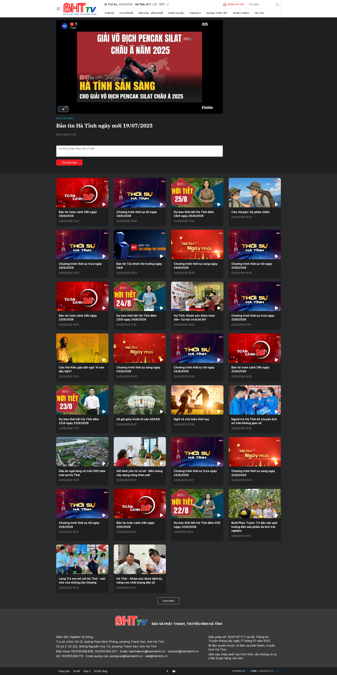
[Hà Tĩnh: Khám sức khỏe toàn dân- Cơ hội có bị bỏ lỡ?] (197, 296)
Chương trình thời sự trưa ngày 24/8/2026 (80, 265)
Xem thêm (168, 600)
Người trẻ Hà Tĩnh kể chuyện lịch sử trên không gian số (254, 421)
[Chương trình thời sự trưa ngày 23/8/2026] (255, 296)
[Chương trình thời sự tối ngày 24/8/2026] (140, 192)
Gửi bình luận (69, 162)
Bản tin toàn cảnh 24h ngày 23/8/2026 (78, 317)
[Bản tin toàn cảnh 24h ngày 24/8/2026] (82, 192)
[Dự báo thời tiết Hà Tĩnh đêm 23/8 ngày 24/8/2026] (140, 296)
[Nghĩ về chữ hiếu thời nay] (197, 400)
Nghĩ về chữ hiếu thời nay (191, 419)
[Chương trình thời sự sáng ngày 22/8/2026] (255, 451)
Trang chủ (64, 671)
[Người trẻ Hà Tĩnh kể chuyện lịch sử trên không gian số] (255, 400)
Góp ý (86, 671)
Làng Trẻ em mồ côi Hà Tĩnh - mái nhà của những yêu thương (82, 580)
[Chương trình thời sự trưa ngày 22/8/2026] (197, 451)
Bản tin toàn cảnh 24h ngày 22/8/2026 (250, 369)
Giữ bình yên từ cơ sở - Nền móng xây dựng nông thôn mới (139, 473)
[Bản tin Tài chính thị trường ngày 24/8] (140, 244)
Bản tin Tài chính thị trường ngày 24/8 (139, 265)
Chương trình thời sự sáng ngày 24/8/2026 (196, 265)
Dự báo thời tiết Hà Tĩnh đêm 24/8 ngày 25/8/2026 (194, 214)
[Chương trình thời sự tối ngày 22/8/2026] (197, 348)
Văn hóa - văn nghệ (150, 13)
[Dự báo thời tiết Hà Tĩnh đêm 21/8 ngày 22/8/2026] (197, 503)
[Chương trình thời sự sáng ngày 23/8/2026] (140, 348)
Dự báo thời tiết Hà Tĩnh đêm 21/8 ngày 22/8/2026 (197, 524)
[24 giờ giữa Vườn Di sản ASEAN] (140, 400)
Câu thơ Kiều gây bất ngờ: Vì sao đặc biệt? (81, 369)
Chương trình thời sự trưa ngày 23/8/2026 (253, 317)
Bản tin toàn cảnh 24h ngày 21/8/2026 (135, 524)
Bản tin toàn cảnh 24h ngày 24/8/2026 (78, 214)
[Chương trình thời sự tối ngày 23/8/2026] (255, 244)
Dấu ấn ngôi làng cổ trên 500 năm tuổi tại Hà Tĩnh (82, 473)
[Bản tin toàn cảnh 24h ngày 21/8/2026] (140, 503)
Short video (241, 13)
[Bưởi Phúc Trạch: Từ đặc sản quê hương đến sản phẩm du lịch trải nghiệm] (255, 503)
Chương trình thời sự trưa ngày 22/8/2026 (195, 473)
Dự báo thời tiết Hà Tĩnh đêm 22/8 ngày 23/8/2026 (79, 421)
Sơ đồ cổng (100, 671)
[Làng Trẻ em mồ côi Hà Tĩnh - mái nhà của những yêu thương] (82, 559)
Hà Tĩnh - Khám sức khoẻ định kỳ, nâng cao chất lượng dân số (139, 580)
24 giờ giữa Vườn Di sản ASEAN (138, 419)
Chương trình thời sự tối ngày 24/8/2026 (136, 214)
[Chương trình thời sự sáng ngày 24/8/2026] (197, 244)
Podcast (195, 13)
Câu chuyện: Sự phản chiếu (250, 212)
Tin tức (259, 13)
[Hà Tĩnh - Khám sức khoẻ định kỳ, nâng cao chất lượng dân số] (140, 559)
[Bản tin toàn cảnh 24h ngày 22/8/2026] (255, 348)
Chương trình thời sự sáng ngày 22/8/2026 (253, 473)
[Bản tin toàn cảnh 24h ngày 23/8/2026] (82, 296)
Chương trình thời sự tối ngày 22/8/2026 (194, 369)
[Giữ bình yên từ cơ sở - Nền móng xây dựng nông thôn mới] (140, 451)
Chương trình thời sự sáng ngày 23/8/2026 (138, 369)
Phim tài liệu (176, 13)
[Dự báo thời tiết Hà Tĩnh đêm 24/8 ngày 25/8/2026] (197, 192)
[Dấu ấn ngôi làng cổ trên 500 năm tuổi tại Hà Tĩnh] (82, 451)
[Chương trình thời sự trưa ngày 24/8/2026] (82, 244)
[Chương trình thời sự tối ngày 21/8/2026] (82, 503)
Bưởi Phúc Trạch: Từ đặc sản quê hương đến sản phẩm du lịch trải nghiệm (254, 526)
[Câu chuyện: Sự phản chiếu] (255, 192)
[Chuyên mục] (58, 9)
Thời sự (109, 13)
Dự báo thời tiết (217, 13)
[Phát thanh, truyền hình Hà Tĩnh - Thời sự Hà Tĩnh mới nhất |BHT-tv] (80, 8)
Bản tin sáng (64, 118)
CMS (251, 671)
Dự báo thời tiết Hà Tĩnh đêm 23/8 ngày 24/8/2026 (136, 317)
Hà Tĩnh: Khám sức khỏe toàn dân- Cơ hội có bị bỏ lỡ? (194, 317)
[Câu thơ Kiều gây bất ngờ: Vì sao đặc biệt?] (82, 348)
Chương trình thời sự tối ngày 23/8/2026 (251, 265)
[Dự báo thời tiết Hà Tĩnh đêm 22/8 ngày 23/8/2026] (82, 400)
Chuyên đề (126, 13)
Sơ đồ (76, 671)
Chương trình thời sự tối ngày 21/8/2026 (79, 524)
